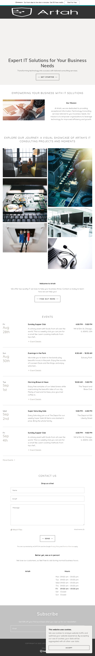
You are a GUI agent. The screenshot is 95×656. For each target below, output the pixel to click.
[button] (34, 341)
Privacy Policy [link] (55, 546)
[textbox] (47, 490)
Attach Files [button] (17, 529)
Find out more (47, 299)
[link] (45, 12)
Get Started (47, 77)
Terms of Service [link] (68, 546)
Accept (69, 648)
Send (47, 539)
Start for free (72, 2)
